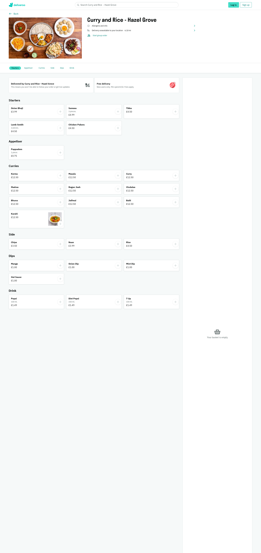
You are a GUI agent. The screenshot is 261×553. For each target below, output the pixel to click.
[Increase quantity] (60, 111)
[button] (141, 26)
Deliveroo (17, 5)
